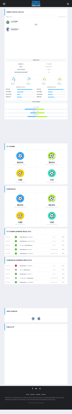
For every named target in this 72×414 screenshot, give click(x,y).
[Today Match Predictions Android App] (33, 319)
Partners (32, 394)
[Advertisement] (36, 44)
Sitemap (38, 394)
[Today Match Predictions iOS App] (39, 319)
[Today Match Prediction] (36, 3)
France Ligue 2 (9, 16)
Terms (27, 394)
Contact (44, 394)
